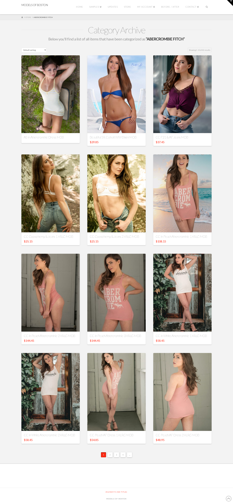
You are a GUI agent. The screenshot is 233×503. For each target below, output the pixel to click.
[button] (230, 3)
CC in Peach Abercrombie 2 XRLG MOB (49, 336)
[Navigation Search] (207, 7)
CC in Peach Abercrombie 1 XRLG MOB (181, 236)
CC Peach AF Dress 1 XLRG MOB (111, 435)
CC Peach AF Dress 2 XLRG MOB (177, 435)
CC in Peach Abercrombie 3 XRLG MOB (115, 336)
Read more (50, 128)
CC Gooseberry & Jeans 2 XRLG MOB (114, 236)
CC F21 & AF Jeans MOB (172, 137)
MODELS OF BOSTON (34, 4)
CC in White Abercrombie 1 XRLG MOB (181, 336)
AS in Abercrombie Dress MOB (44, 137)
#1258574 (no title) (116, 492)
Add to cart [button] (118, 128)
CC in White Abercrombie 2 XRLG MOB (49, 435)
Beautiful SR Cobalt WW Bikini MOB (113, 137)
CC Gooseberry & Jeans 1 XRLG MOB (48, 236)
